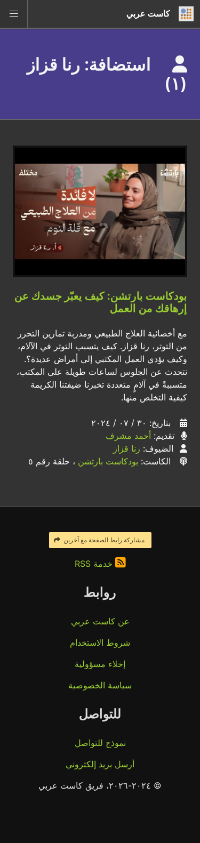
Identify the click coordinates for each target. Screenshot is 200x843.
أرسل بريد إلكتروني (100, 764)
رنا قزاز (126, 448)
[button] (14, 14)
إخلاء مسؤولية (100, 664)
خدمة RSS (95, 563)
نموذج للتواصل (100, 742)
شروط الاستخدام (100, 642)
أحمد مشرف (128, 435)
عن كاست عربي (100, 621)
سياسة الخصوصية (100, 685)
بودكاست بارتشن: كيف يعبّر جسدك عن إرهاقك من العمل (100, 302)
